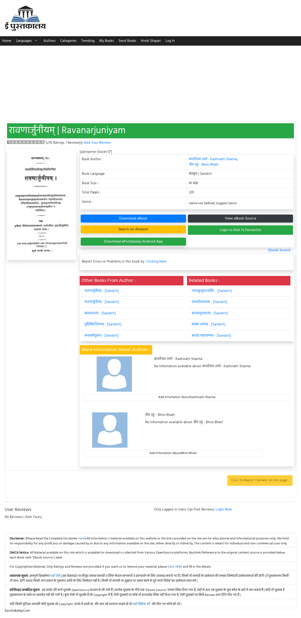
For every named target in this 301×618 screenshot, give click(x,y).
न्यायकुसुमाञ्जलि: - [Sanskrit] (212, 291)
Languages (24, 41)
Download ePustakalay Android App (133, 242)
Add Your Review (97, 143)
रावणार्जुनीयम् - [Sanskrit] (101, 291)
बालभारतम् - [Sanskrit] (100, 313)
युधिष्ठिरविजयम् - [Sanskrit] (102, 324)
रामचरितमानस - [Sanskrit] (209, 302)
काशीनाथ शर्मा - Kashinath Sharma (213, 159)
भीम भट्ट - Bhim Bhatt (204, 164)
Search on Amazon (133, 229)
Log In (170, 41)
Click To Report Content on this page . (260, 480)
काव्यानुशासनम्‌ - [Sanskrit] (210, 313)
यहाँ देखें (55, 576)
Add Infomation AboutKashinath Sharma (186, 397)
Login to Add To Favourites (240, 230)
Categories (68, 41)
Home (6, 41)
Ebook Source (279, 250)
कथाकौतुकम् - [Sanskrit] (101, 336)
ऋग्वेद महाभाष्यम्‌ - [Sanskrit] (211, 336)
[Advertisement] (150, 81)
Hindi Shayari (151, 41)
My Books (106, 41)
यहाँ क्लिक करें (141, 604)
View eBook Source (240, 218)
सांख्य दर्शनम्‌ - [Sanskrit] (209, 324)
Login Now (224, 509)
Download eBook (133, 218)
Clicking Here (156, 261)
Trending (88, 41)
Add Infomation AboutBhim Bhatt (173, 453)
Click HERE (175, 567)
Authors (49, 41)
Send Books (127, 41)
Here (81, 538)
